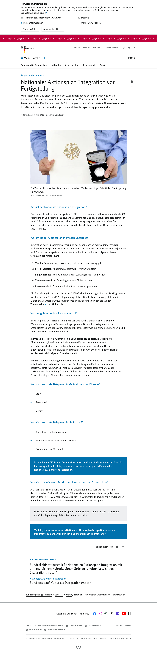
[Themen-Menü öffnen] (44, 58)
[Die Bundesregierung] (27, 49)
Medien (39, 410)
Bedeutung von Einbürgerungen (52, 432)
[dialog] (78, 17)
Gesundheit (41, 402)
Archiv (69, 594)
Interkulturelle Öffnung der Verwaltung (55, 440)
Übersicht (103, 638)
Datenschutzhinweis (111, 47)
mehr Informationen (33, 23)
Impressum (74, 638)
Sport (38, 393)
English (77, 47)
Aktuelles (56, 65)
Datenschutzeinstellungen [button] (120, 638)
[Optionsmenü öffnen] (132, 87)
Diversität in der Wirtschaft (49, 449)
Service (104, 65)
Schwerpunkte (72, 65)
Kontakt (96, 47)
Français (86, 47)
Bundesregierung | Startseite (39, 594)
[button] (135, 47)
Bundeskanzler (89, 65)
